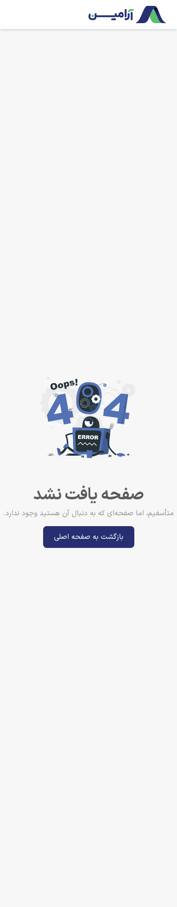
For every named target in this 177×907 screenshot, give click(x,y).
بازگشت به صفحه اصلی (88, 537)
